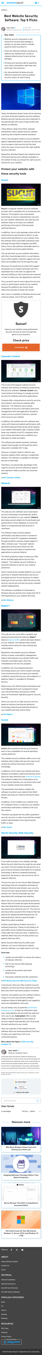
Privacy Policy (6, 1337)
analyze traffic (14, 640)
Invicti (4, 720)
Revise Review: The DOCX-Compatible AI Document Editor (21, 1204)
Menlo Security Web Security (17, 833)
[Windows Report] (14, 3)
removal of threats (32, 777)
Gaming (4, 1314)
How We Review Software (10, 1292)
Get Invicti (7, 827)
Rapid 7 (5, 605)
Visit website (19, 347)
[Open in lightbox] (21, 195)
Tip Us (3, 1270)
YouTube (22, 1250)
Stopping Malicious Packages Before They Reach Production (21, 1176)
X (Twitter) (17, 1250)
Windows (4, 1318)
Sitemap (4, 1333)
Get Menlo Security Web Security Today (20, 981)
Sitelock (5, 483)
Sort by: (25, 1111)
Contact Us (5, 1266)
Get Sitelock (8, 600)
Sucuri (4, 180)
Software (4, 10)
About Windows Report (9, 1262)
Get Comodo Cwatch (11, 478)
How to (3, 1310)
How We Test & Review (9, 1288)
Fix (2, 1306)
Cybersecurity (27, 1042)
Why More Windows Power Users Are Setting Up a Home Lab (21, 1148)
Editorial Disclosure (8, 1284)
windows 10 (6, 1044)
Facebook (11, 1250)
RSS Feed (4, 1329)
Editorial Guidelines (8, 1280)
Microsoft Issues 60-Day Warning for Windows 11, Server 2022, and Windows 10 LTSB (21, 1233)
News (3, 1302)
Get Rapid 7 (8, 714)
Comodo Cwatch (10, 356)
